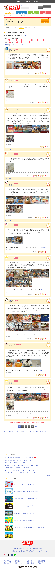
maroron (10, 257)
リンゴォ (10, 49)
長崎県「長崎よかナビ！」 (42, 560)
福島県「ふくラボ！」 (8, 561)
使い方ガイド (15, 550)
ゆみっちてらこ (11, 344)
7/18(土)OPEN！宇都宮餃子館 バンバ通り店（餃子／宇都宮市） (18, 460)
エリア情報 (33, 13)
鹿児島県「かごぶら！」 (19, 563)
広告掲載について (11, 551)
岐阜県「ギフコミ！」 (30, 561)
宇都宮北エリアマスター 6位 (13, 383)
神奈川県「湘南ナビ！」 (31, 562)
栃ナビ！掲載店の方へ (21, 551)
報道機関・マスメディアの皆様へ (34, 551)
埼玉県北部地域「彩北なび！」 (32, 563)
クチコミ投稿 (47, 6)
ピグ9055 (10, 300)
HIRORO (10, 224)
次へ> (35, 426)
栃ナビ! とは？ (28, 545)
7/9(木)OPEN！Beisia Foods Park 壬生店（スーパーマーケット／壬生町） (20, 472)
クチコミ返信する (9, 105)
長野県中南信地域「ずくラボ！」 (43, 561)
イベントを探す (21, 13)
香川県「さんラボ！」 (19, 562)
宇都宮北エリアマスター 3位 (13, 185)
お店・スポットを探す (9, 13)
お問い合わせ (33, 550)
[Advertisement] (27, 442)
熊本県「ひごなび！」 (19, 560)
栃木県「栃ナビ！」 (7, 560)
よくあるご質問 (22, 550)
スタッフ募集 (44, 551)
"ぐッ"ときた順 (20, 44)
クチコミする (45, 22)
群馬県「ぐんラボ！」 (8, 562)
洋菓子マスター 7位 (11, 51)
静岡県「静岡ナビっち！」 (31, 560)
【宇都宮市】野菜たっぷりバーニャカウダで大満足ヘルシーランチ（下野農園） (22, 465)
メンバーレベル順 (29, 44)
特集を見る (45, 13)
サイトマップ (39, 550)
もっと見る (47, 475)
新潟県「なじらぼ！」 (19, 561)
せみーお (10, 80)
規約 (28, 550)
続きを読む (43, 247)
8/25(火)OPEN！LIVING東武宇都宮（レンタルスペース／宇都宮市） (19, 457)
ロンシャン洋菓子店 (14, 22)
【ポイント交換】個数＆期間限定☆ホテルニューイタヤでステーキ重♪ (19, 470)
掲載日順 (13, 44)
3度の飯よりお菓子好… (13, 109)
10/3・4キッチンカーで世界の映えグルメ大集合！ (15, 462)
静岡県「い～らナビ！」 (42, 562)
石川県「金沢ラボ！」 (8, 563)
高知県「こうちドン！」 (42, 563)
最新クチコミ (23, 5)
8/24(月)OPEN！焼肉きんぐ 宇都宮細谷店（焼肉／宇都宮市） (18, 467)
